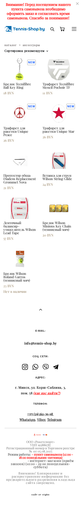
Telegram (54, 420)
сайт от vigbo (41, 495)
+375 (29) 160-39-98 (40, 414)
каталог (10, 45)
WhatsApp (27, 420)
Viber (41, 420)
